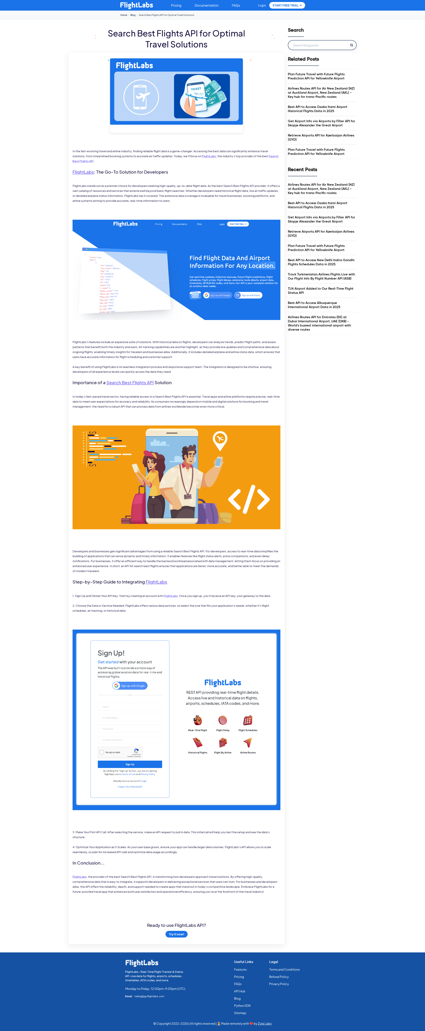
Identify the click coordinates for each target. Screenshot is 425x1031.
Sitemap (240, 1013)
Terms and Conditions (284, 969)
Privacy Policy (279, 984)
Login (262, 5)
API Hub (239, 991)
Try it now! (176, 934)
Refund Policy (279, 977)
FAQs (236, 5)
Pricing (176, 5)
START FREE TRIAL (285, 5)
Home (124, 14)
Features (240, 969)
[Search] (351, 45)
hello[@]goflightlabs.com (149, 996)
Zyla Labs (265, 1023)
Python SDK (242, 1005)
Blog (132, 14)
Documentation (206, 5)
